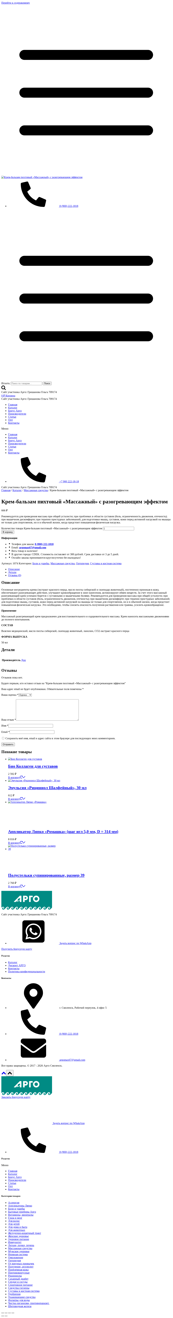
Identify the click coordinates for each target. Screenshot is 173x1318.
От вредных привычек (21, 1263)
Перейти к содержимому (15, 2)
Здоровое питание (18, 1239)
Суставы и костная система (105, 563)
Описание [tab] (14, 569)
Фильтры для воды (19, 1300)
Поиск (47, 383)
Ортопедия (82, 563)
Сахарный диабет (18, 1278)
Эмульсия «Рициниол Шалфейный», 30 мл (47, 787)
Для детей (14, 1224)
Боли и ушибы (40, 563)
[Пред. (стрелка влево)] (2, 1315)
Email (5, 731)
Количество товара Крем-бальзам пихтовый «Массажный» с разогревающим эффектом (51, 528)
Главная (12, 404)
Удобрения (14, 1294)
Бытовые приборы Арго (22, 1211)
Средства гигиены (18, 1288)
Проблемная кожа (18, 1269)
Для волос (14, 1220)
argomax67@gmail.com (32, 547)
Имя (4, 725)
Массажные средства (63, 563)
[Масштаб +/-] (2, 1312)
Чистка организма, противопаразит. (28, 1303)
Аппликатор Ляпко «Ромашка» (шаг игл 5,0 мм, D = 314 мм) (63, 831)
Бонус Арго (15, 410)
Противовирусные (19, 1272)
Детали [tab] (12, 572)
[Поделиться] (9, 1312)
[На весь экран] (6, 1312)
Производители (17, 413)
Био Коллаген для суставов (33, 766)
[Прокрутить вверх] (3, 1074)
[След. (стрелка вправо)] (6, 1315)
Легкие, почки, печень (21, 1245)
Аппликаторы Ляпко (20, 1205)
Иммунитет (14, 1242)
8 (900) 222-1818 (44, 544)
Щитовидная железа (19, 1306)
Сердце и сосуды (18, 1281)
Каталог (12, 407)
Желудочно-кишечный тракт (24, 1233)
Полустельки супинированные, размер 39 (46, 875)
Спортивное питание (20, 1284)
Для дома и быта (17, 1227)
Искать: (5, 383)
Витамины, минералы (20, 1214)
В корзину (8, 532)
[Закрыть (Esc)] (12, 1312)
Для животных (16, 1230)
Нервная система (18, 1254)
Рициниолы (15, 1275)
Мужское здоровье (18, 1251)
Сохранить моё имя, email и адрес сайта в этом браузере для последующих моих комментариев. (60, 738)
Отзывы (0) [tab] (14, 575)
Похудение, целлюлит (20, 1266)
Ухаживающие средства (21, 1297)
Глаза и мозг (15, 1217)
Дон (23, 660)
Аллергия (13, 1202)
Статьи (12, 416)
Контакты (13, 422)
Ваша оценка (9, 694)
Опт (10, 419)
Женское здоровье (18, 1236)
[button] (86, 428)
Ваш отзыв (8, 719)
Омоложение (15, 1257)
